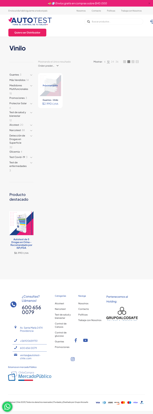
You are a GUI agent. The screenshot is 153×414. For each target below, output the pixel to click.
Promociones (62, 346)
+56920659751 (29, 340)
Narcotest (60, 308)
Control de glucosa (60, 334)
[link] (105, 61)
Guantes (59, 341)
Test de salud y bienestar (63, 316)
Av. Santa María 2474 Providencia (31, 329)
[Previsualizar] (57, 91)
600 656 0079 (28, 348)
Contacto (83, 308)
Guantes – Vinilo (50, 100)
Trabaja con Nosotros (89, 320)
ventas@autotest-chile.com (30, 357)
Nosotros (83, 303)
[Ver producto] (57, 79)
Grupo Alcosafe (81, 402)
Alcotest (59, 303)
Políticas (83, 314)
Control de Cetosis (60, 325)
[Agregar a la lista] (57, 85)
